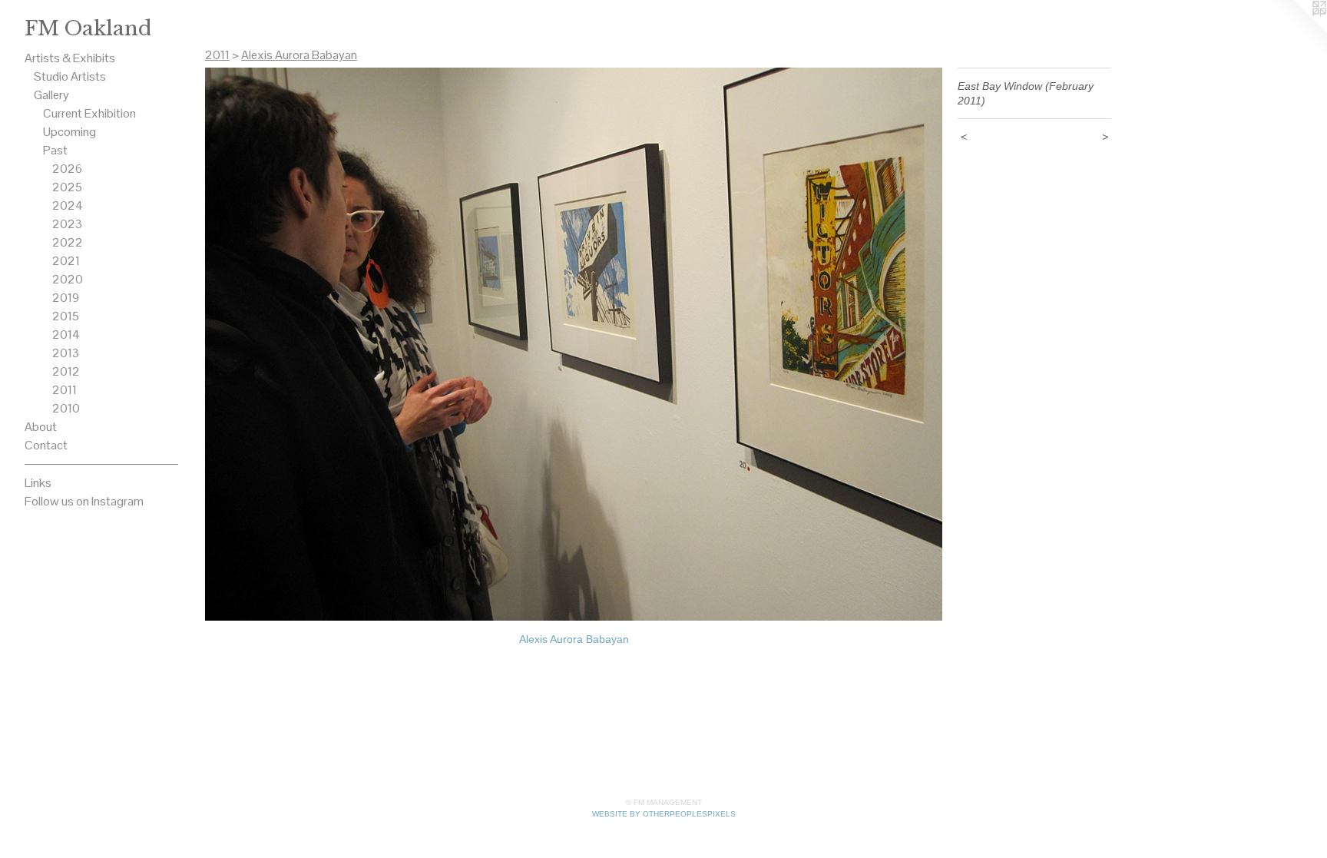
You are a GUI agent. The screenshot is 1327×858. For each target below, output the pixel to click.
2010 (66, 408)
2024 (67, 205)
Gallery (51, 95)
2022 (67, 242)
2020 (67, 279)
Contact (46, 445)
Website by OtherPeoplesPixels (664, 814)
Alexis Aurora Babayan (299, 55)
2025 (67, 187)
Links (38, 483)
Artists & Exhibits (70, 58)
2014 (66, 334)
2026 (67, 169)
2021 (66, 261)
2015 (65, 316)
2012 (66, 371)
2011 (64, 390)
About (41, 427)
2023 (67, 224)
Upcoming (69, 132)
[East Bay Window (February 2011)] (573, 344)
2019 (65, 298)
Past (55, 150)
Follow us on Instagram (84, 501)
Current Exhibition (89, 113)
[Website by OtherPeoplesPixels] (1296, 30)
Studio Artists (70, 76)
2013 (65, 353)
